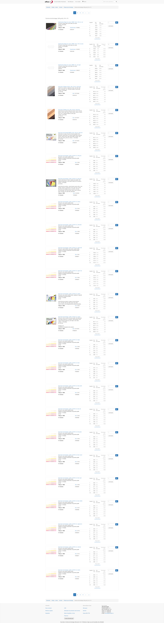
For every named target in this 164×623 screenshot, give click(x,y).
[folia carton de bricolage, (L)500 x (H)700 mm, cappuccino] (51, 528)
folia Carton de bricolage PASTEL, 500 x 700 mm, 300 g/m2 (70, 132)
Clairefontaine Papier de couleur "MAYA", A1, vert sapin (69, 64)
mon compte (77, 1)
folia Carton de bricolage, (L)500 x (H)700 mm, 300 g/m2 (69, 155)
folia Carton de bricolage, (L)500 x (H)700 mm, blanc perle (70, 385)
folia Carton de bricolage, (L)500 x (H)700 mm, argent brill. (70, 247)
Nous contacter (48, 608)
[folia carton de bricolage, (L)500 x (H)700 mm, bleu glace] (51, 436)
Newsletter (47, 613)
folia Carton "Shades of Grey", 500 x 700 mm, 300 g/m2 (69, 86)
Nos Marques (70, 1)
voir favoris (111, 26)
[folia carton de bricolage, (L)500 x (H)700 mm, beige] (51, 344)
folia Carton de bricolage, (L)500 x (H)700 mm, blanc (69, 362)
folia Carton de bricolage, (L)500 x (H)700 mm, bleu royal (69, 478)
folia (73, 93)
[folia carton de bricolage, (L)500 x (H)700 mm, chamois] (51, 551)
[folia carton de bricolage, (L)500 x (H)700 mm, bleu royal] (51, 482)
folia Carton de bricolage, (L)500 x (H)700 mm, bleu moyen (70, 454)
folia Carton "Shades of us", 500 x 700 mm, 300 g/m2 (69, 109)
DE (86, 613)
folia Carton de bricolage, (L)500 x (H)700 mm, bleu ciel (69, 408)
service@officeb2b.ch (109, 613)
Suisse (84, 613)
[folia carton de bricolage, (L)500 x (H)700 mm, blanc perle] (51, 390)
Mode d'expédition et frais (69, 613)
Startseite (48, 7)
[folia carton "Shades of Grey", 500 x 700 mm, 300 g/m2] (51, 91)
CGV (65, 608)
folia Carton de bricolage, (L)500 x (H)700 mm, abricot (69, 201)
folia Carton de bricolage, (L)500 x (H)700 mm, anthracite (69, 224)
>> (89, 13)
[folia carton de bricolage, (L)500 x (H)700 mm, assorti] (51, 298)
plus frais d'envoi (97, 38)
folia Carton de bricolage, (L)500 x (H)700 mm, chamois (69, 547)
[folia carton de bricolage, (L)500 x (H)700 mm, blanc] (51, 367)
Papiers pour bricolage (68, 7)
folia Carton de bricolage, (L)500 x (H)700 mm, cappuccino (70, 524)
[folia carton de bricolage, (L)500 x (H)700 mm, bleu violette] (51, 505)
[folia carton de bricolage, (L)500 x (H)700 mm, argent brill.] (51, 252)
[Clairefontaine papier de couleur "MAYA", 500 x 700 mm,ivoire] (51, 46)
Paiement (66, 615)
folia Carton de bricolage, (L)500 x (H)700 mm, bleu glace (70, 431)
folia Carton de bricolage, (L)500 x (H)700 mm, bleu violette (70, 501)
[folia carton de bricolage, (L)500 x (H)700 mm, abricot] (51, 206)
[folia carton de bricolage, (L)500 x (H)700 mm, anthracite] (51, 229)
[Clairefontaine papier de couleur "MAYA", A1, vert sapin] (51, 67)
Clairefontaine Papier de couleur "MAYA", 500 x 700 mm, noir (70, 22)
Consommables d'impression (60, 1)
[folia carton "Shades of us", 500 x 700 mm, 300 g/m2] (51, 114)
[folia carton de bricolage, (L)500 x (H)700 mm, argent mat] (51, 275)
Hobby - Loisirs (55, 7)
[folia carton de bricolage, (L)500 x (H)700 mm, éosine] (51, 574)
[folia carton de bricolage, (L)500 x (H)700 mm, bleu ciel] (51, 413)
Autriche (84, 610)
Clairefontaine (73, 27)
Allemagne (85, 608)
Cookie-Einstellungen (69, 618)
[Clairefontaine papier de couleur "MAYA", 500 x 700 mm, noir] (51, 26)
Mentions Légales (49, 610)
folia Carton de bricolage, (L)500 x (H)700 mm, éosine (69, 570)
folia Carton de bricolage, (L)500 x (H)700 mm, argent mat (70, 270)
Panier (84, 1)
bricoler (60, 7)
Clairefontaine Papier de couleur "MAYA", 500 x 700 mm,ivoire (70, 43)
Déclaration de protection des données (72, 610)
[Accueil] (49, 1)
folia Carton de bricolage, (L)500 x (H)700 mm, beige (69, 339)
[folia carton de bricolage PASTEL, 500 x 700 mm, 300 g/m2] (51, 137)
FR (88, 613)
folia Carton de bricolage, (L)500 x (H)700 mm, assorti (69, 293)
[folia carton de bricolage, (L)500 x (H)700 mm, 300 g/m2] (51, 160)
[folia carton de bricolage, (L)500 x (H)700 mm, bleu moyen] (51, 459)
